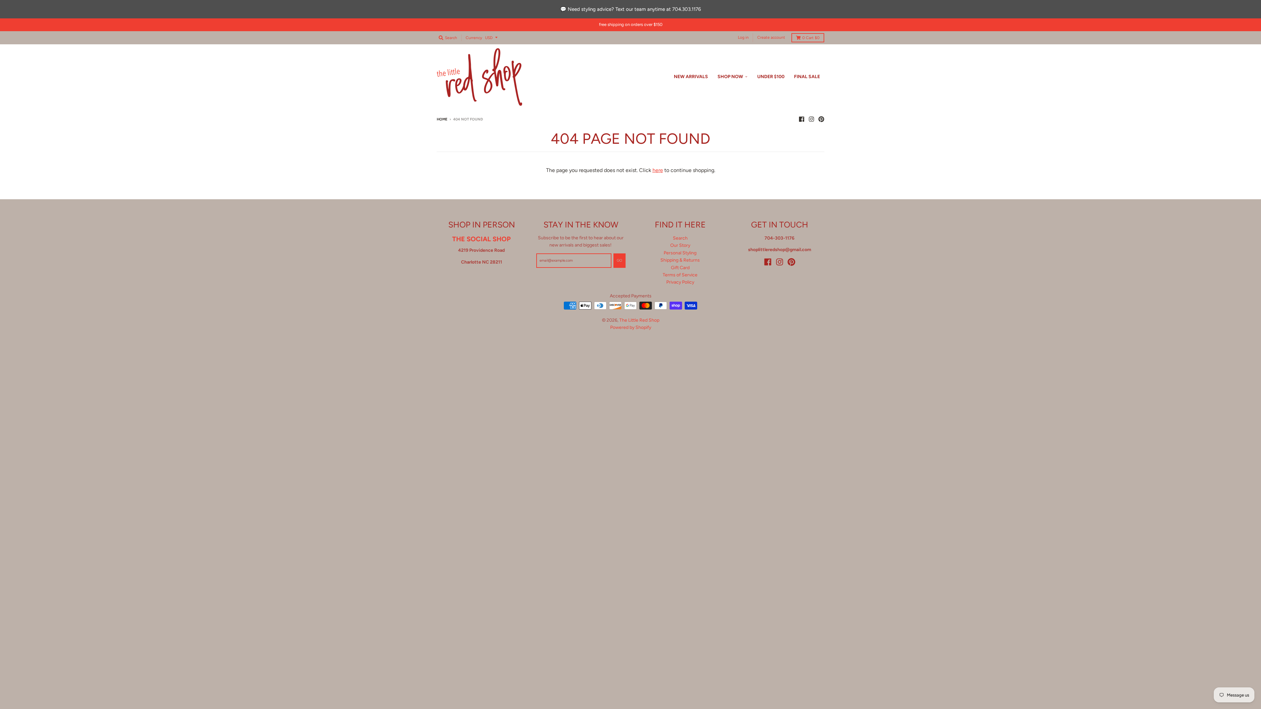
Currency (474, 37)
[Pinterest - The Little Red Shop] (821, 119)
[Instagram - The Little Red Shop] (811, 119)
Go (619, 260)
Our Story (680, 245)
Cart (811, 37)
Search (680, 238)
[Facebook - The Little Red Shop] (802, 119)
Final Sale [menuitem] (807, 76)
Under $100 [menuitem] (771, 76)
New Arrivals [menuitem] (691, 76)
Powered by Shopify (630, 327)
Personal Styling (680, 253)
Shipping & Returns (680, 260)
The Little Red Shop (639, 320)
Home (442, 119)
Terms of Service (680, 275)
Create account (771, 37)
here (658, 170)
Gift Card (680, 267)
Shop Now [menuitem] (730, 76)
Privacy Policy (680, 282)
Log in (743, 37)
